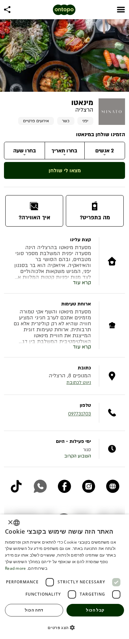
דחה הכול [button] (34, 610)
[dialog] (64, 576)
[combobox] (16, 522)
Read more (15, 568)
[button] (64, 627)
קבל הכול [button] (95, 610)
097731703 (79, 414)
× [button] (10, 522)
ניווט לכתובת (78, 382)
